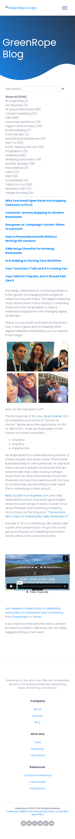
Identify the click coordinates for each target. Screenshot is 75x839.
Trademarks (12, 811)
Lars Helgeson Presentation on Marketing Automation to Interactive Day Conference (34, 610)
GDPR (22, 811)
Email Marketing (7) (18, 130)
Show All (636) (16, 97)
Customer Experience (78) (22, 122)
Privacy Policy (40, 811)
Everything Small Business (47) (25, 139)
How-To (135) (14, 143)
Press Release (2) (16, 168)
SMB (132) (11, 176)
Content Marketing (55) (21, 114)
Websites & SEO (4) (18, 189)
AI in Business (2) (16, 105)
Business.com (39, 496)
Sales (37, 742)
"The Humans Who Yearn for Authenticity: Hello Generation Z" (37, 514)
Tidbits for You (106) (18, 184)
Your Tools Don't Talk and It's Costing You (36, 269)
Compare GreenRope (37, 775)
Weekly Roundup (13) (19, 193)
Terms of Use (55, 811)
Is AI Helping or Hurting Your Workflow (33, 261)
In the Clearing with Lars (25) (24, 147)
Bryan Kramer (53, 416)
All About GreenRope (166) (23, 109)
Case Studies (37, 782)
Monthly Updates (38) (20, 164)
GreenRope (20, 617)
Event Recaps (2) (16, 134)
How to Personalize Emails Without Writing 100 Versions (31, 239)
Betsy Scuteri (13, 496)
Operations (37, 755)
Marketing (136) (15, 155)
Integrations (37, 788)
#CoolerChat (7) (16, 101)
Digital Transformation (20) (23, 126)
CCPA (30, 811)
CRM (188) (11, 118)
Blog (37, 722)
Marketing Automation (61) (23, 159)
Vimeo (37, 617)
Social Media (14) (16, 180)
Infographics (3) (16, 151)
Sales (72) (12, 172)
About (37, 709)
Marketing (37, 749)
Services (37, 716)
